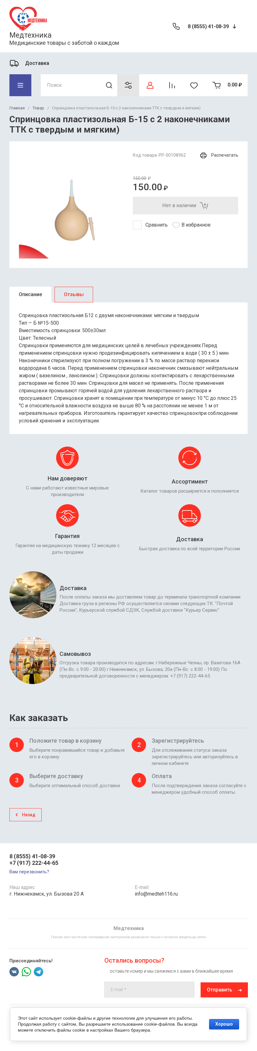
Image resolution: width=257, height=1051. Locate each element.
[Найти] (109, 85)
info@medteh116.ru (156, 894)
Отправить (219, 990)
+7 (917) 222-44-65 (33, 863)
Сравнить (156, 225)
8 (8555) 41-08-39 (208, 26)
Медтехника (30, 35)
